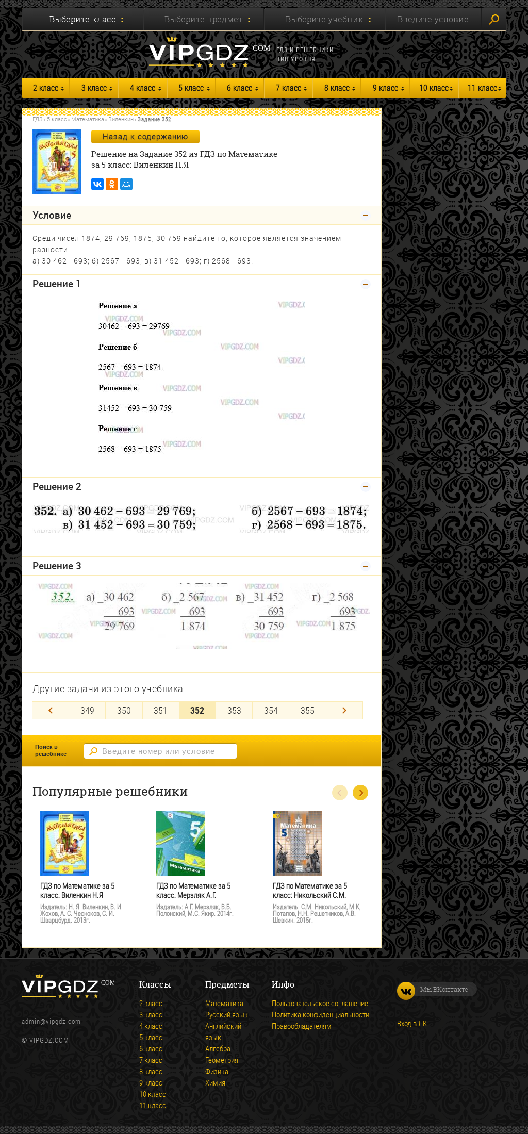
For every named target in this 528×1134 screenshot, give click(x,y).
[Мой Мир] (126, 184)
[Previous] (50, 710)
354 (271, 710)
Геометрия (221, 1060)
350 (124, 710)
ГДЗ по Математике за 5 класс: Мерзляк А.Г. (193, 890)
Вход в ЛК (412, 1023)
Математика (87, 119)
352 (197, 710)
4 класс (142, 87)
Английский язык (223, 1031)
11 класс (482, 87)
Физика (216, 1071)
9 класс (385, 87)
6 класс (239, 87)
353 (234, 710)
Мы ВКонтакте (444, 989)
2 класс (45, 87)
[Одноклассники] (112, 184)
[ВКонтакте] (97, 184)
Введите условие (433, 19)
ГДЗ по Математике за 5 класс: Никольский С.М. (310, 890)
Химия (215, 1082)
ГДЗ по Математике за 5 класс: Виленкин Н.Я (77, 890)
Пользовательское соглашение (320, 1003)
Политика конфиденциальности (320, 1014)
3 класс (94, 87)
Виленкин (121, 119)
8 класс (337, 87)
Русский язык (226, 1014)
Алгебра (217, 1048)
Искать (494, 19)
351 (161, 710)
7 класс (288, 87)
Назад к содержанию (145, 136)
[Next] (344, 710)
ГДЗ (37, 119)
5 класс (191, 87)
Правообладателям (302, 1026)
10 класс (434, 87)
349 (87, 710)
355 (308, 710)
